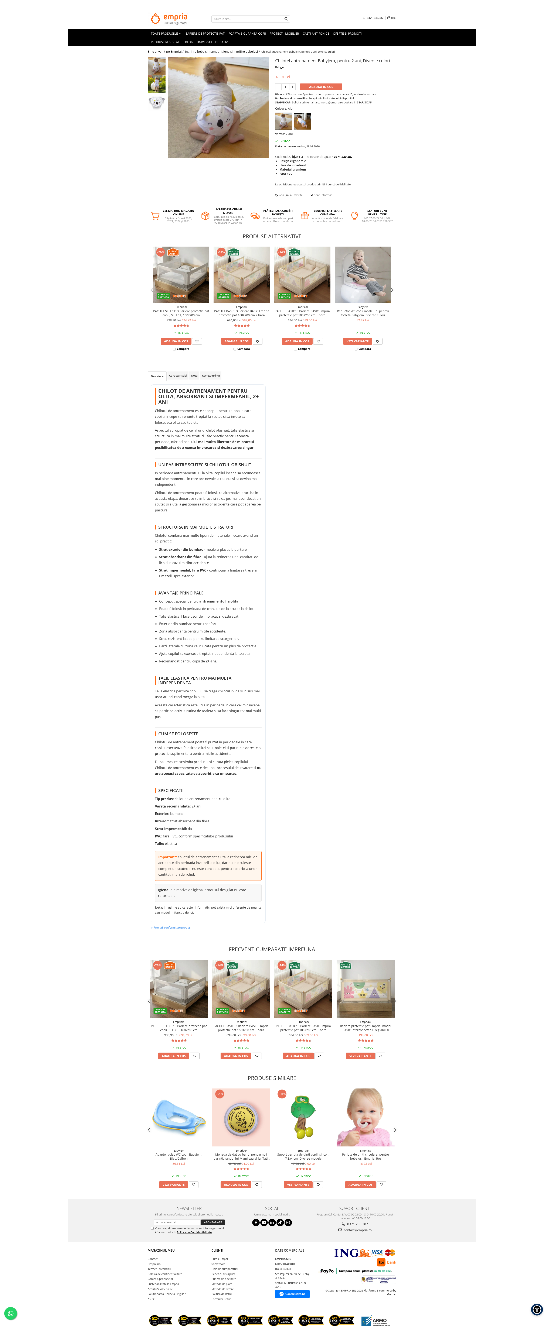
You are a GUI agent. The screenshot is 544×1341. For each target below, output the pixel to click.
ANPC (151, 1299)
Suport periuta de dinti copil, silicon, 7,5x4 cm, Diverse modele (303, 1156)
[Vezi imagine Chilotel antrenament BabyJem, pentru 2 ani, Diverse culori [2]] (157, 102)
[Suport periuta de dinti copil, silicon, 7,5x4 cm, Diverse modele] (303, 1117)
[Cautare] (286, 19)
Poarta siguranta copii (247, 33)
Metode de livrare (222, 1289)
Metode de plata (221, 1284)
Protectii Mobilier (284, 33)
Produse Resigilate (166, 42)
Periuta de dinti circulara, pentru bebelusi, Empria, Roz (365, 1156)
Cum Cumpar (219, 1259)
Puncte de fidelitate (223, 1279)
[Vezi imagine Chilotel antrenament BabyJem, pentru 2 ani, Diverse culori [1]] (157, 84)
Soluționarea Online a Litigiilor (167, 1294)
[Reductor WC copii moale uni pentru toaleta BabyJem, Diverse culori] (363, 275)
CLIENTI (217, 1250)
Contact (153, 1259)
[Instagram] (288, 1222)
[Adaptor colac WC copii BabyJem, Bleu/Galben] (179, 1117)
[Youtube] (264, 1222)
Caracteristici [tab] (178, 375)
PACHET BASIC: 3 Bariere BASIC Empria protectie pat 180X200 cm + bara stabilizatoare (302, 313)
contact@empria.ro (357, 1230)
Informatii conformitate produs (170, 927)
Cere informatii (323, 195)
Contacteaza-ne (295, 1294)
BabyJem (280, 67)
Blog (189, 42)
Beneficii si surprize (223, 1274)
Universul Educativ (212, 42)
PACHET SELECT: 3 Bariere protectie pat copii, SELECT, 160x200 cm (181, 313)
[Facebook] (256, 1222)
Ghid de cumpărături (224, 1269)
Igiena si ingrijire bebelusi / (241, 51)
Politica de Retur (221, 1294)
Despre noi (154, 1264)
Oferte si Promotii (348, 33)
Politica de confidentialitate (165, 1274)
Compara (183, 349)
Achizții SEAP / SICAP (160, 1289)
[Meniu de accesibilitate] (537, 1310)
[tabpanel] (218, 107)
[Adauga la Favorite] (197, 341)
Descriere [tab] (157, 376)
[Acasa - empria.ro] (169, 19)
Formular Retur (221, 1299)
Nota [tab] (194, 375)
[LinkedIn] (272, 1222)
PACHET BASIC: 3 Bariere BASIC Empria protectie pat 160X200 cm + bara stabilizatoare (241, 313)
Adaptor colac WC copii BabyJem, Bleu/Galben (179, 1156)
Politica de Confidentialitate (194, 1232)
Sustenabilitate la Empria (163, 1284)
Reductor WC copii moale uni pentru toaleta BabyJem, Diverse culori (363, 313)
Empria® (181, 307)
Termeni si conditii (159, 1269)
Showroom (218, 1264)
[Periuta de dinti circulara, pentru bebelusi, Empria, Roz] (366, 1117)
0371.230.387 (357, 1224)
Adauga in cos (321, 87)
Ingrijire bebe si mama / (202, 51)
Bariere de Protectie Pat (205, 33)
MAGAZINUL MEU (161, 1250)
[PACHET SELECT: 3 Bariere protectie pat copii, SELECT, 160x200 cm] (181, 275)
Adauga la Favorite (290, 195)
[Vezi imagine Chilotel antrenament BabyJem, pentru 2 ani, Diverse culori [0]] (157, 66)
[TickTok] (280, 1222)
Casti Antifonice (316, 33)
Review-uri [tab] (211, 375)
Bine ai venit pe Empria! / (166, 51)
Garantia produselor (160, 1279)
